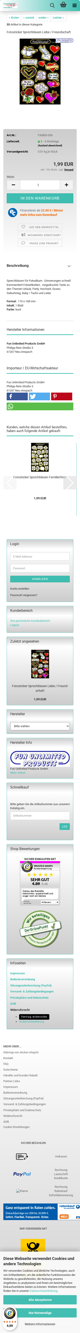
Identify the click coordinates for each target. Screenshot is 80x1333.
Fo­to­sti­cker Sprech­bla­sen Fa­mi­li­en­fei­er (39, 477)
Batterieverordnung (15, 1092)
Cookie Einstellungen (16, 1127)
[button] (13, 185)
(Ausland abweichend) (50, 145)
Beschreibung (18, 266)
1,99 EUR (40, 699)
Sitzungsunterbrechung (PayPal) (31, 985)
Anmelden (40, 579)
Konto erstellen (19, 588)
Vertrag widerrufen (34, 1016)
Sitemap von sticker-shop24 (20, 1052)
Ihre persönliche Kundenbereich (30, 620)
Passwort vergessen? (23, 595)
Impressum (17, 973)
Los (64, 826)
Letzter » (58, 17)
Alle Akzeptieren (40, 1300)
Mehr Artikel (17, 772)
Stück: (11, 176)
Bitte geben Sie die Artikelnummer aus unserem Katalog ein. (40, 806)
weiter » (43, 17)
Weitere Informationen (40, 1324)
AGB (6, 1121)
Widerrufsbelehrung (31, 1021)
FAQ (5, 1064)
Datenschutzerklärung (43, 1290)
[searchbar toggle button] (52, 5)
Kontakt (8, 1058)
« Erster (14, 17)
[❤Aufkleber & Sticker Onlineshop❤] (9, 5)
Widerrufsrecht (12, 1116)
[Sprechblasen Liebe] (40, 71)
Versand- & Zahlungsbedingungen (24, 1104)
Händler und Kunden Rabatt (20, 1075)
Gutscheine (10, 1069)
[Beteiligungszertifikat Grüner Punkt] (41, 929)
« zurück (28, 17)
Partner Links (11, 1081)
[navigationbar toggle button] (74, 5)
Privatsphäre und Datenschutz (22, 1110)
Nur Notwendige (40, 1313)
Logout (14, 625)
